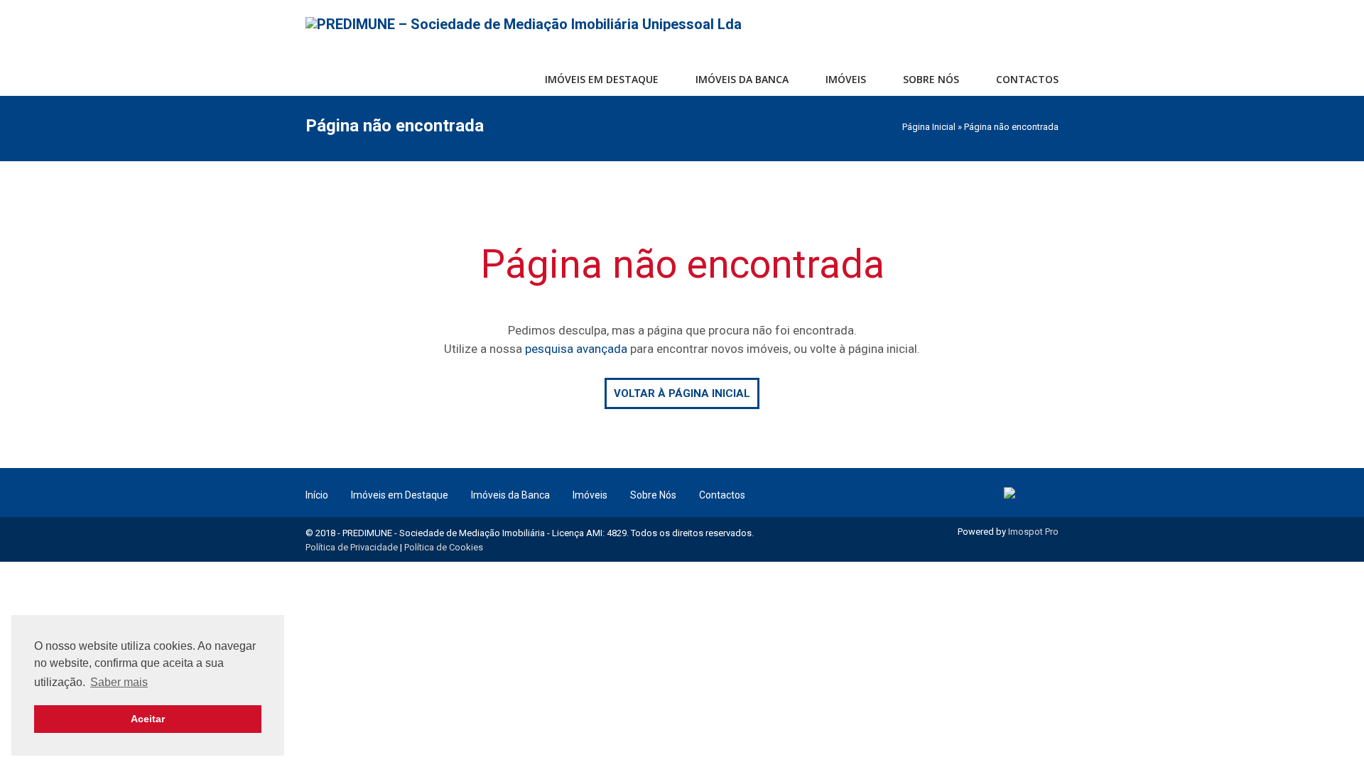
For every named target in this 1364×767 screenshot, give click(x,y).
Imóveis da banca (742, 79)
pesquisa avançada (576, 349)
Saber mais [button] (119, 682)
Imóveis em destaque (602, 79)
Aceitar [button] (148, 718)
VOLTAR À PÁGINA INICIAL (682, 393)
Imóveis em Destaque (399, 495)
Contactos (1027, 79)
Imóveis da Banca (510, 495)
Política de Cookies (443, 547)
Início (316, 495)
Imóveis (846, 79)
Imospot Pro (1033, 531)
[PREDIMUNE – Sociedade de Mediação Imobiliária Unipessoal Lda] (523, 23)
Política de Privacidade (351, 547)
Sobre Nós (931, 79)
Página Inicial (929, 126)
